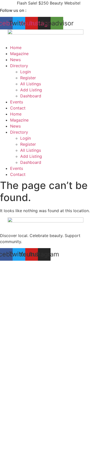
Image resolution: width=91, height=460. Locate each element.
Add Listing (31, 89)
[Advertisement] (45, 311)
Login (25, 71)
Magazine (19, 53)
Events (16, 101)
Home (15, 47)
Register (28, 77)
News (15, 59)
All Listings (30, 83)
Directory (19, 65)
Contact (18, 107)
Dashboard (30, 95)
